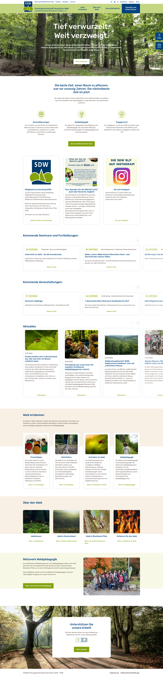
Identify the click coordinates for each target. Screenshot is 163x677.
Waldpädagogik (81, 122)
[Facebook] (115, 1)
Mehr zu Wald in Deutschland (66, 541)
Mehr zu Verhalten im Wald (96, 485)
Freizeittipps (36, 457)
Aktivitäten (66, 457)
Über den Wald (96, 8)
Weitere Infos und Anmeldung (41, 220)
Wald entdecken (82, 8)
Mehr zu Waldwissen (36, 541)
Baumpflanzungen (41, 122)
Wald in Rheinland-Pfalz (96, 536)
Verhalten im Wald (97, 457)
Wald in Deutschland (66, 536)
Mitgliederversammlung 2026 (38, 189)
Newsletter (123, 2)
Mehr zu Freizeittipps (36, 485)
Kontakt (58, 2)
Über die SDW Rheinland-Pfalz (44, 2)
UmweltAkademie (113, 8)
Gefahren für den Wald (127, 536)
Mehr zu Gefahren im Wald (126, 541)
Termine (72, 2)
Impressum (114, 673)
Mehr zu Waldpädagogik (126, 485)
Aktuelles (65, 2)
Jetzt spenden (81, 649)
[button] (138, 241)
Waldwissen (36, 536)
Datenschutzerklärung (130, 673)
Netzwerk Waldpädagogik (40, 559)
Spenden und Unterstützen (130, 8)
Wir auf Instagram (122, 189)
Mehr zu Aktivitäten (66, 485)
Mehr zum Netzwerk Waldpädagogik (38, 586)
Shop (137, 2)
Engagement (122, 122)
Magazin (131, 2)
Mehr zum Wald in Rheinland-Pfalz (95, 542)
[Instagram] (118, 1)
